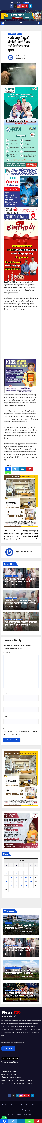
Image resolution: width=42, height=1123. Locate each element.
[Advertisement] (21, 334)
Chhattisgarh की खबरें (10, 967)
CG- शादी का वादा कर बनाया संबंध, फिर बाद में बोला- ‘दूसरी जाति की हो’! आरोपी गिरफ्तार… (20, 603)
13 (21, 877)
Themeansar (35, 1105)
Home (13, 1110)
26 (16, 885)
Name (6, 693)
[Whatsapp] (8, 472)
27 (21, 885)
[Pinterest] (29, 469)
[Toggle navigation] (21, 23)
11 (11, 877)
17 (6, 881)
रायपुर (19, 967)
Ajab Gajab (8, 922)
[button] (4, 1119)
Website (6, 716)
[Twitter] (15, 469)
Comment (7, 652)
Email (5, 705)
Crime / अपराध (12, 33)
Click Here (8, 1048)
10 (6, 877)
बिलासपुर (15, 597)
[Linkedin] (22, 469)
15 (31, 877)
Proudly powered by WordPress (11, 1105)
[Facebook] (8, 469)
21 (26, 881)
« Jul (5, 895)
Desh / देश (19, 33)
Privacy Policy (26, 1110)
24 (6, 885)
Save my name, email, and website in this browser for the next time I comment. (20, 732)
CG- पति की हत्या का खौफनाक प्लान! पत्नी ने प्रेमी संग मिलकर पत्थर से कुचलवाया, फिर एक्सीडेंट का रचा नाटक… (20, 581)
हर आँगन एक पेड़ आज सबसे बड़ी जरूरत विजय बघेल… (21, 1114)
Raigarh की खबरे (17, 619)
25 (11, 885)
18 (11, 881)
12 (16, 877)
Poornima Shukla (23, 584)
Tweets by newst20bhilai (10, 1062)
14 (26, 877)
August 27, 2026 (12, 931)
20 (21, 881)
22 (31, 881)
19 (16, 881)
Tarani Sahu (22, 56)
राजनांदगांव (15, 576)
